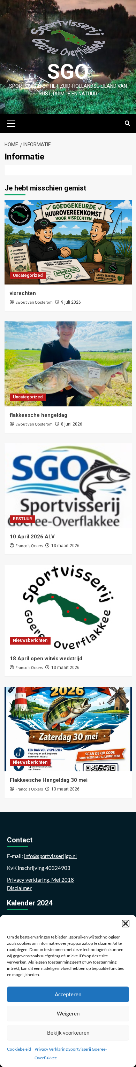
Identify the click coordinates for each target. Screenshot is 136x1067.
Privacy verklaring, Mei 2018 (40, 880)
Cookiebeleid (19, 1049)
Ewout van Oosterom (34, 302)
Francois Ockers (29, 546)
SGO (68, 71)
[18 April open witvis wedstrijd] (68, 607)
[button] (125, 923)
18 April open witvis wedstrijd (46, 658)
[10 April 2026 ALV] (68, 485)
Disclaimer (19, 888)
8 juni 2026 (71, 424)
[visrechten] (68, 242)
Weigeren (68, 1013)
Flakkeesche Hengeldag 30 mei (49, 780)
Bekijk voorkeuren (68, 1032)
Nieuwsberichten (30, 640)
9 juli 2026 (71, 302)
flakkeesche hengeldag (38, 415)
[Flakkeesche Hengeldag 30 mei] (68, 729)
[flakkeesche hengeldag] (68, 363)
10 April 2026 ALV (32, 537)
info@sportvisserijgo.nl (50, 856)
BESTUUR (22, 518)
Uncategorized (28, 275)
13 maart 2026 (65, 545)
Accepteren (68, 994)
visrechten (23, 293)
